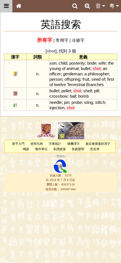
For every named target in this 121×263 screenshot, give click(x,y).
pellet (66, 90)
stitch (100, 102)
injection (57, 107)
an (105, 68)
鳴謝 (26, 149)
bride (91, 63)
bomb (83, 96)
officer (55, 73)
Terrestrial (76, 84)
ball (73, 96)
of (63, 68)
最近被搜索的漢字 (98, 143)
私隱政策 (59, 149)
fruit (85, 79)
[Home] (18, 6)
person (56, 79)
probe (76, 102)
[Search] (75, 6)
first (110, 79)
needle (56, 102)
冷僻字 (78, 40)
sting (88, 102)
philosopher (98, 73)
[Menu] (6, 6)
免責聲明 (78, 149)
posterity (77, 63)
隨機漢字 (73, 143)
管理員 (60, 156)
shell (87, 90)
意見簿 (94, 149)
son (53, 63)
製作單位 (41, 149)
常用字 (62, 40)
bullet (85, 68)
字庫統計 (55, 143)
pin (66, 102)
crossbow (59, 96)
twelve (60, 84)
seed (95, 79)
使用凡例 (36, 143)
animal (72, 68)
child (63, 63)
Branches (95, 84)
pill (96, 90)
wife (102, 63)
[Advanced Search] (87, 6)
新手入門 (18, 143)
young (55, 68)
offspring (72, 79)
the (111, 63)
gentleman (72, 73)
